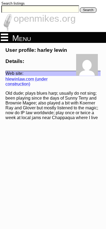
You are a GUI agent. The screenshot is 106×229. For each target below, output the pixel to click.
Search (88, 10)
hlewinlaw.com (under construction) (26, 81)
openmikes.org (45, 18)
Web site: (14, 73)
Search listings (13, 3)
